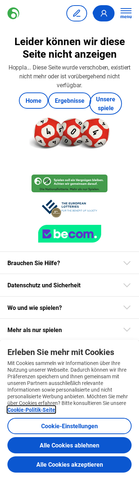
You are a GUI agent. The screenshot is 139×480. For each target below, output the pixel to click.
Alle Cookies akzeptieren (69, 464)
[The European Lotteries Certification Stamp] (69, 208)
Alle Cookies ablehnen (69, 445)
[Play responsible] (69, 183)
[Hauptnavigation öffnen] (126, 13)
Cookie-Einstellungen (69, 426)
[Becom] (69, 234)
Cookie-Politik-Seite (31, 409)
